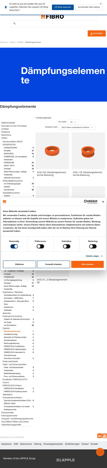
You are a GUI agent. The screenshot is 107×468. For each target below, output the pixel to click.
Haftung (37, 444)
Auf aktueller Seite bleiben (89, 7)
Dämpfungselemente (33, 42)
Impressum (6, 444)
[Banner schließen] (103, 202)
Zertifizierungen (72, 444)
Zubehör (20, 42)
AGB (16, 444)
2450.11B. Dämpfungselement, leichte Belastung (87, 174)
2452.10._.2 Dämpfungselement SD (52, 281)
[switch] (40, 246)
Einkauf (85, 444)
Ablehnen (19, 264)
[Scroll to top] (100, 452)
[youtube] (104, 436)
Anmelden (98, 34)
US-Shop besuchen (63, 7)
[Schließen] (101, 4)
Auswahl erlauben (53, 264)
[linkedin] (99, 436)
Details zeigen (92, 256)
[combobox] (73, 122)
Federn (12, 42)
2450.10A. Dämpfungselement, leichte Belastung (51, 174)
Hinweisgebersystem (53, 444)
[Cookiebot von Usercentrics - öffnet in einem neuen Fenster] (86, 202)
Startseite (3, 42)
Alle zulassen (87, 264)
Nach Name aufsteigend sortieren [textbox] (76, 127)
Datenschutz (26, 444)
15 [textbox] (71, 122)
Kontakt (94, 444)
